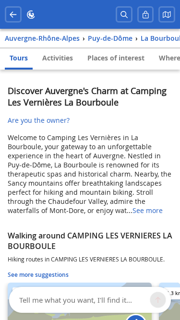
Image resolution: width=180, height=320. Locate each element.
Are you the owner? (39, 120)
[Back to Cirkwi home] (31, 14)
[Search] (124, 14)
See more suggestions (38, 275)
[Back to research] (13, 14)
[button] (166, 14)
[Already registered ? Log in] (145, 14)
